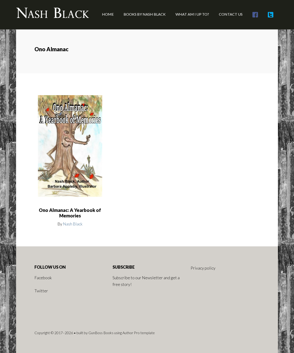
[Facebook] (255, 14)
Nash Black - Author (53, 14)
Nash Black (72, 223)
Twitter (41, 290)
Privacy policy (203, 267)
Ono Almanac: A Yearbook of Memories (70, 212)
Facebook (43, 277)
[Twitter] (270, 14)
